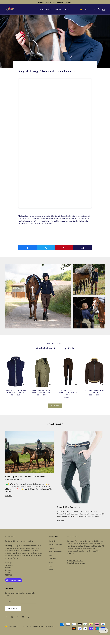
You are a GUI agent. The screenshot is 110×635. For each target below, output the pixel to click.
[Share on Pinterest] (64, 247)
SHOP (41, 9)
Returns (51, 548)
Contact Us (52, 559)
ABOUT (49, 9)
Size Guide (52, 541)
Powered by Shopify (46, 626)
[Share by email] (82, 247)
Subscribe (13, 608)
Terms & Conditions (55, 552)
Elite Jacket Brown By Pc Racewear (94, 391)
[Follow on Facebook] (6, 617)
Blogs (50, 566)
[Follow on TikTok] (29, 617)
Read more (8, 496)
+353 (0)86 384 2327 (76, 560)
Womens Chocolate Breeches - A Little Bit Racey (68, 392)
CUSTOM (57, 9)
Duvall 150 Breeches (68, 507)
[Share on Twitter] (46, 247)
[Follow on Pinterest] (17, 617)
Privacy (51, 555)
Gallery (51, 569)
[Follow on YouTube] (23, 617)
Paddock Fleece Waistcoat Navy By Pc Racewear (15, 391)
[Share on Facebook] (27, 247)
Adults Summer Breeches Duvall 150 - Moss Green (42, 391)
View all (55, 406)
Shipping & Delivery (55, 545)
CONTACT (67, 9)
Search (51, 562)
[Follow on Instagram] (12, 617)
